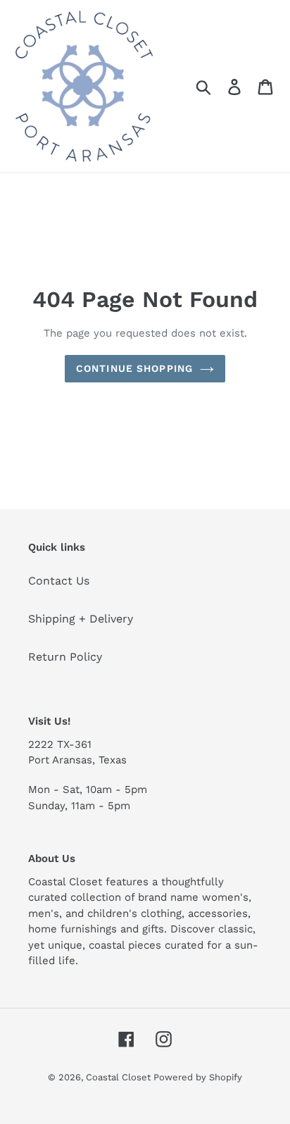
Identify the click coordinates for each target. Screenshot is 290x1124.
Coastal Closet (119, 1077)
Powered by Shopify (197, 1077)
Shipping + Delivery (80, 618)
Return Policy (65, 656)
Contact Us (58, 580)
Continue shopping (134, 368)
